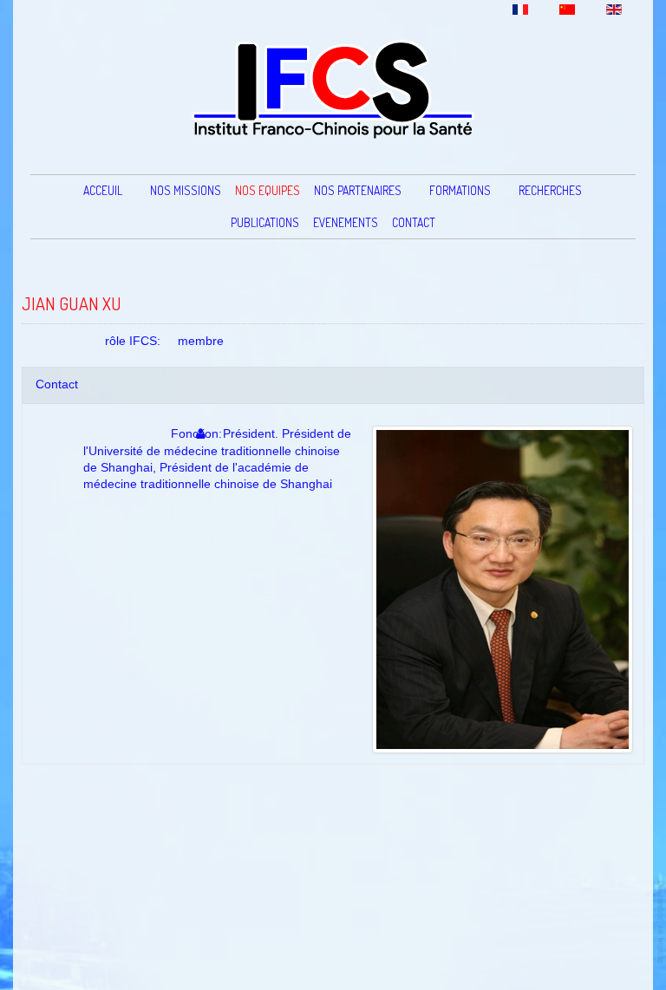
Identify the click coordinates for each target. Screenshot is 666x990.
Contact (57, 384)
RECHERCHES (550, 190)
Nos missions (185, 190)
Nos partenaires (358, 190)
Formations (460, 190)
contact (413, 222)
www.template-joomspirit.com (661, 922)
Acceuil (102, 190)
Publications (265, 222)
